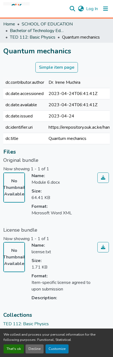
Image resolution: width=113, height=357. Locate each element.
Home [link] (9, 24)
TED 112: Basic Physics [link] (32, 37)
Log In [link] (92, 9)
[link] (103, 177)
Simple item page (56, 67)
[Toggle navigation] (105, 9)
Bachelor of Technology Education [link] (37, 31)
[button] (16, 8)
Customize (57, 348)
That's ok (14, 348)
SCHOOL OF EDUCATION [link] (47, 24)
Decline (35, 348)
